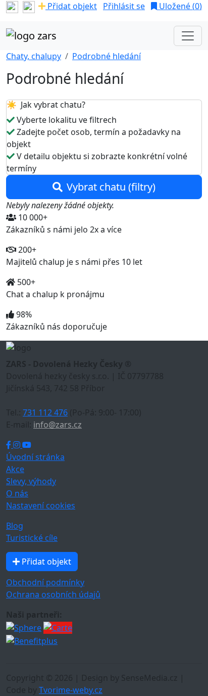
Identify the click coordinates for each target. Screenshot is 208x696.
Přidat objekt (71, 6)
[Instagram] (17, 444)
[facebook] (12, 6)
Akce (15, 469)
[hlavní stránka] (31, 36)
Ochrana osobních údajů (53, 594)
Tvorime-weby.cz (70, 689)
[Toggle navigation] (188, 36)
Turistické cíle (32, 537)
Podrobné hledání (106, 56)
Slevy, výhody (31, 481)
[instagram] (29, 6)
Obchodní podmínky (45, 582)
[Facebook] (9, 444)
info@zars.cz (57, 424)
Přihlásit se (124, 6)
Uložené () (179, 6)
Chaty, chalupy (33, 56)
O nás (17, 493)
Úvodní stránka (35, 456)
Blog (14, 525)
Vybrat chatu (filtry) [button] (111, 187)
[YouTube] (26, 444)
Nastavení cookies (40, 505)
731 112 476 (45, 412)
